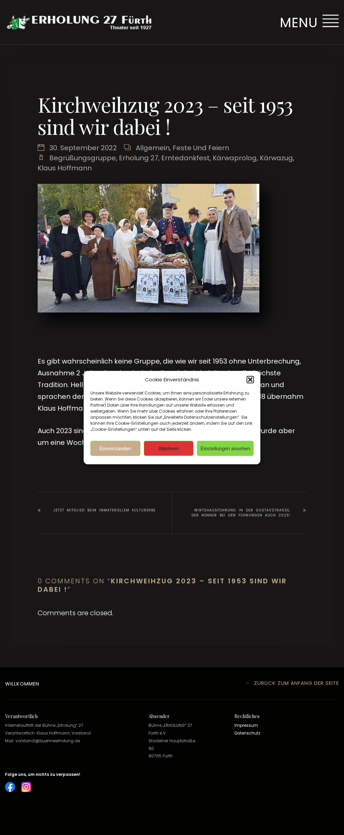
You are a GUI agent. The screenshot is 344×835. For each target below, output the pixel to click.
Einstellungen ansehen (225, 448)
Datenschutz (247, 733)
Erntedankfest (185, 158)
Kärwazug (276, 158)
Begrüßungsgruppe (82, 158)
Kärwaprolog (235, 158)
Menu (301, 22)
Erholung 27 (138, 158)
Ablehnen (168, 448)
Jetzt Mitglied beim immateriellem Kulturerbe (105, 510)
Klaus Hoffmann (65, 168)
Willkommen (22, 683)
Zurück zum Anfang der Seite (295, 682)
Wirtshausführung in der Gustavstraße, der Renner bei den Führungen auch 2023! (240, 513)
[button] (250, 379)
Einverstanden (115, 448)
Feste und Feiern (201, 148)
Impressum (246, 725)
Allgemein (153, 148)
